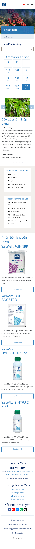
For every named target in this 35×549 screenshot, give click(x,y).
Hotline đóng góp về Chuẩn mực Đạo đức (17, 529)
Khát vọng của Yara (17, 493)
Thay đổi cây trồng (11, 44)
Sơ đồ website (17, 533)
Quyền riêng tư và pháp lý (17, 524)
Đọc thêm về (17, 289)
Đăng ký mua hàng (17, 496)
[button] (3, 107)
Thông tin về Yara (17, 489)
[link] (8, 62)
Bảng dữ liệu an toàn (17, 499)
